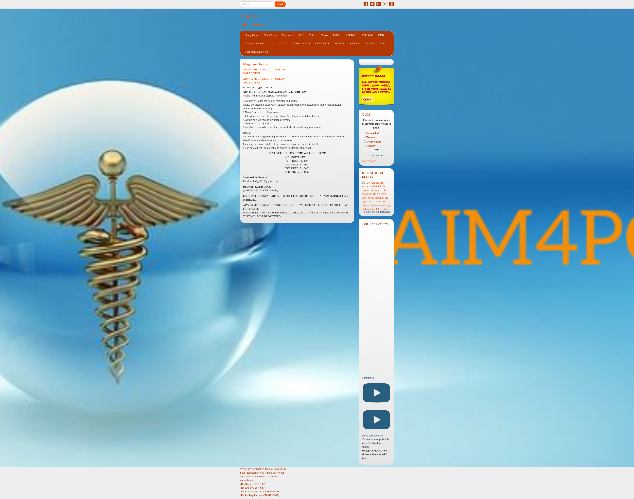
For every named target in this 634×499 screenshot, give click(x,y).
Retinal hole (373, 133)
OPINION (339, 43)
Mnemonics (288, 35)
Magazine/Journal (278, 43)
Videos (312, 35)
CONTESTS (322, 43)
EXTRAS (355, 43)
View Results (376, 155)
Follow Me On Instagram (377, 211)
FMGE (336, 35)
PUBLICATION (301, 43)
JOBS (382, 43)
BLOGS (370, 43)
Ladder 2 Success (253, 24)
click (367, 99)
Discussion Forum (254, 43)
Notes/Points (270, 35)
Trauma (370, 137)
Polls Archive (369, 161)
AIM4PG (250, 16)
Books (324, 35)
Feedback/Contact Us (256, 51)
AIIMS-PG (367, 35)
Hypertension (373, 141)
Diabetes (371, 146)
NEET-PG (350, 35)
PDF (301, 35)
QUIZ (381, 35)
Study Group (252, 35)
